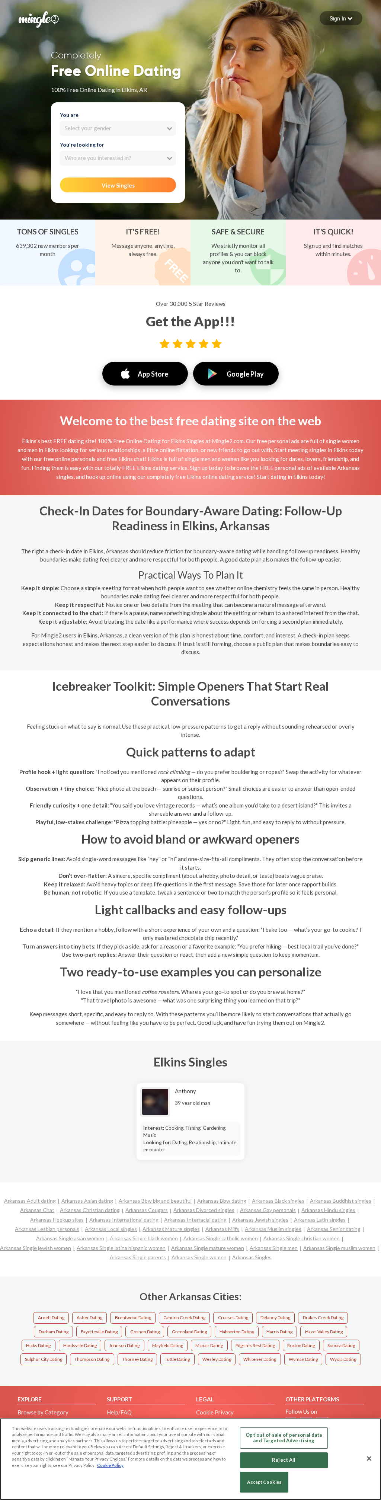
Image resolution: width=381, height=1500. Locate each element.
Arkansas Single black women (144, 1238)
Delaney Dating (275, 1317)
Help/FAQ (119, 1412)
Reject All (283, 1460)
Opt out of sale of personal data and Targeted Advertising (284, 1438)
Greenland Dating (189, 1331)
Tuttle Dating (177, 1359)
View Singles (118, 185)
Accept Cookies (264, 1482)
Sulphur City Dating (43, 1359)
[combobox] (118, 128)
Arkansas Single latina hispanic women (121, 1248)
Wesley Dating (216, 1359)
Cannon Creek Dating (184, 1317)
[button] (341, 18)
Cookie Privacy (215, 1412)
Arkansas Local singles (111, 1229)
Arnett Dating (51, 1317)
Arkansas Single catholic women (220, 1238)
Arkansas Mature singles (171, 1229)
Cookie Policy (110, 1465)
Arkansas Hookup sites (57, 1219)
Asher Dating (89, 1317)
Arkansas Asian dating (87, 1200)
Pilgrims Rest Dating (255, 1345)
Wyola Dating (343, 1359)
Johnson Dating (124, 1345)
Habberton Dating (237, 1331)
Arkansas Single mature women (207, 1248)
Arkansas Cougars (146, 1210)
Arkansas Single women (199, 1257)
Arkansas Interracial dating (195, 1219)
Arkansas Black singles (278, 1200)
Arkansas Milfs (222, 1229)
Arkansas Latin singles (320, 1219)
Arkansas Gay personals (268, 1210)
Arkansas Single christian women (301, 1238)
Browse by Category (42, 1412)
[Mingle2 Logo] (39, 18)
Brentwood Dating (133, 1317)
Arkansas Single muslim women (339, 1248)
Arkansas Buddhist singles (340, 1200)
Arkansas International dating (124, 1219)
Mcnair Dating (209, 1345)
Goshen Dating (145, 1331)
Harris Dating (279, 1331)
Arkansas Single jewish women (35, 1248)
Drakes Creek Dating (323, 1317)
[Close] (369, 1458)
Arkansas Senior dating (334, 1229)
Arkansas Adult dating (30, 1200)
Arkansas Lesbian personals (47, 1229)
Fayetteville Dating (99, 1331)
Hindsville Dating (80, 1345)
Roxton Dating (301, 1345)
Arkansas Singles (252, 1257)
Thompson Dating (91, 1359)
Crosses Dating (233, 1317)
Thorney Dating (137, 1359)
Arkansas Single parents (138, 1257)
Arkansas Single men (274, 1248)
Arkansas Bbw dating (221, 1200)
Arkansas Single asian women (70, 1238)
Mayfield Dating (167, 1345)
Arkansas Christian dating (90, 1210)
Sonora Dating (341, 1345)
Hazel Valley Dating (324, 1331)
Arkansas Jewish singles (260, 1219)
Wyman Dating (303, 1359)
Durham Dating (53, 1331)
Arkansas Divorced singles (203, 1210)
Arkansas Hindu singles (328, 1210)
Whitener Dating (259, 1359)
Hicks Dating (38, 1345)
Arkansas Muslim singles (273, 1229)
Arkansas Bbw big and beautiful (155, 1200)
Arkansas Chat (37, 1210)
